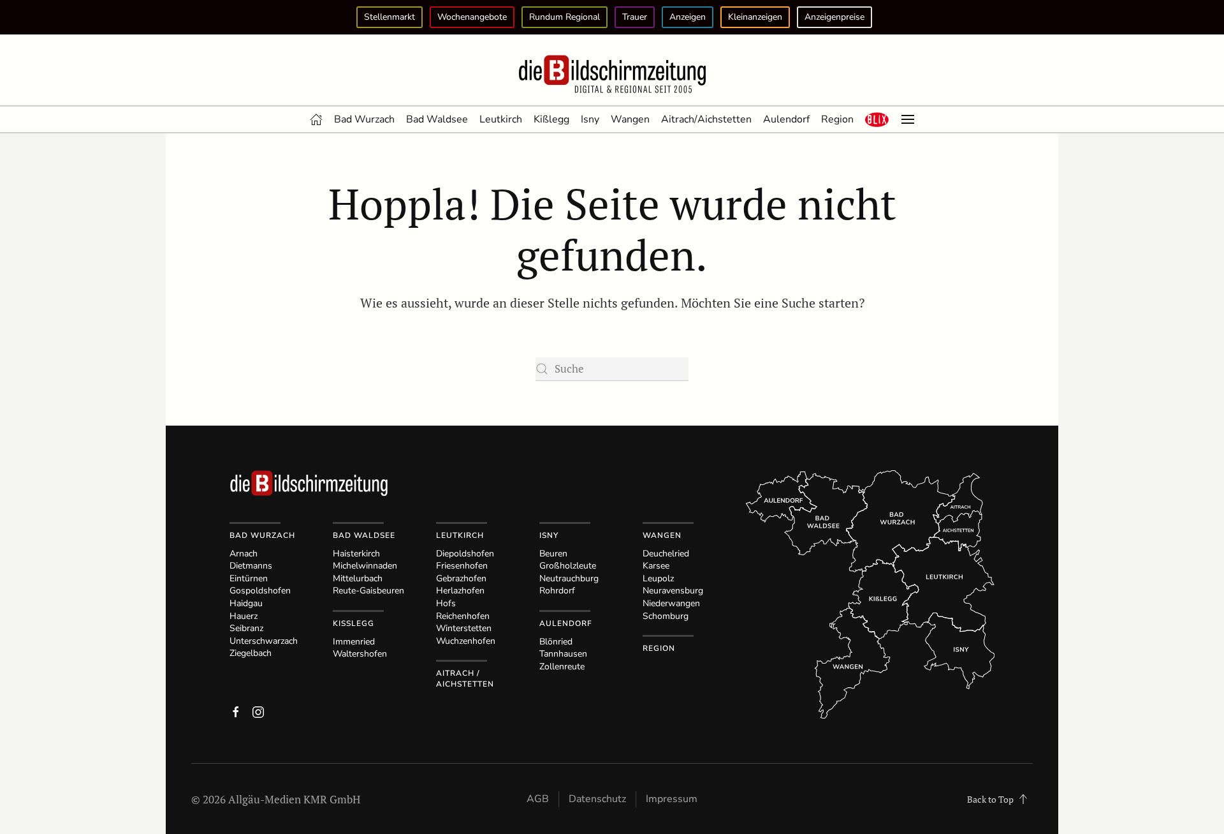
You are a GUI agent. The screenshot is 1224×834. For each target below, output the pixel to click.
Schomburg (665, 616)
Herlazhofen (460, 591)
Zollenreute (562, 666)
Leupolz (658, 578)
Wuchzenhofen (465, 641)
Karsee (656, 566)
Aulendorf (786, 119)
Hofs (446, 603)
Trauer (634, 17)
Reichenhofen (463, 616)
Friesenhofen (462, 566)
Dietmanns (250, 566)
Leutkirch (500, 119)
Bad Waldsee (437, 119)
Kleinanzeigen (755, 17)
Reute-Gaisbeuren (368, 591)
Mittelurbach (357, 578)
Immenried (354, 642)
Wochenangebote (472, 17)
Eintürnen (248, 578)
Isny (590, 119)
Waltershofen (360, 654)
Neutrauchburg (569, 578)
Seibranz (246, 628)
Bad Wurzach (364, 119)
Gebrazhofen (461, 578)
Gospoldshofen (260, 591)
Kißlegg (551, 119)
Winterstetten (464, 628)
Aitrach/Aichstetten (706, 119)
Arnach (243, 553)
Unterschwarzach (263, 641)
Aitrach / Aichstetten (465, 678)
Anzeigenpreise (834, 17)
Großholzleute (567, 566)
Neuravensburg (673, 591)
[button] (877, 119)
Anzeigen (687, 17)
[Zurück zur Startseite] (612, 75)
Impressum (671, 799)
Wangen (630, 119)
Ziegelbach (250, 653)
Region (837, 119)
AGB (538, 799)
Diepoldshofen (465, 553)
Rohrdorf (557, 591)
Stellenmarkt (389, 17)
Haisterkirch (356, 553)
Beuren (553, 553)
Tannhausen (563, 654)
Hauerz (243, 616)
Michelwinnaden (365, 566)
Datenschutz (597, 799)
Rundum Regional (564, 17)
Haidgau (246, 603)
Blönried (555, 642)
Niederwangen (671, 603)
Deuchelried (666, 553)
